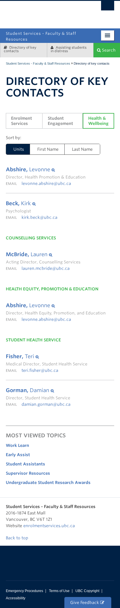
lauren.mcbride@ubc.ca (46, 268)
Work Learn (17, 445)
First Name (48, 149)
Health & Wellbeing (98, 121)
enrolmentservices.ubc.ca (49, 525)
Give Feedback (85, 602)
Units (15, 149)
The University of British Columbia (78, 12)
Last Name (82, 149)
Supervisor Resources (28, 473)
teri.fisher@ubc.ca (40, 370)
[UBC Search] (107, 7)
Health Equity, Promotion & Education (52, 289)
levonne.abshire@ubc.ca (46, 183)
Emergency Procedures (24, 591)
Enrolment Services (22, 121)
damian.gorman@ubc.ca (46, 404)
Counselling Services (31, 238)
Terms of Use (59, 591)
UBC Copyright (87, 591)
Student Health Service (33, 340)
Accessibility (15, 598)
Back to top (17, 538)
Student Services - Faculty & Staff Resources (38, 63)
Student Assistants (25, 464)
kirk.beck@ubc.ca (39, 217)
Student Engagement (60, 121)
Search (108, 50)
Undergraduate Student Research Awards (48, 482)
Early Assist (18, 454)
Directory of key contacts (20, 49)
